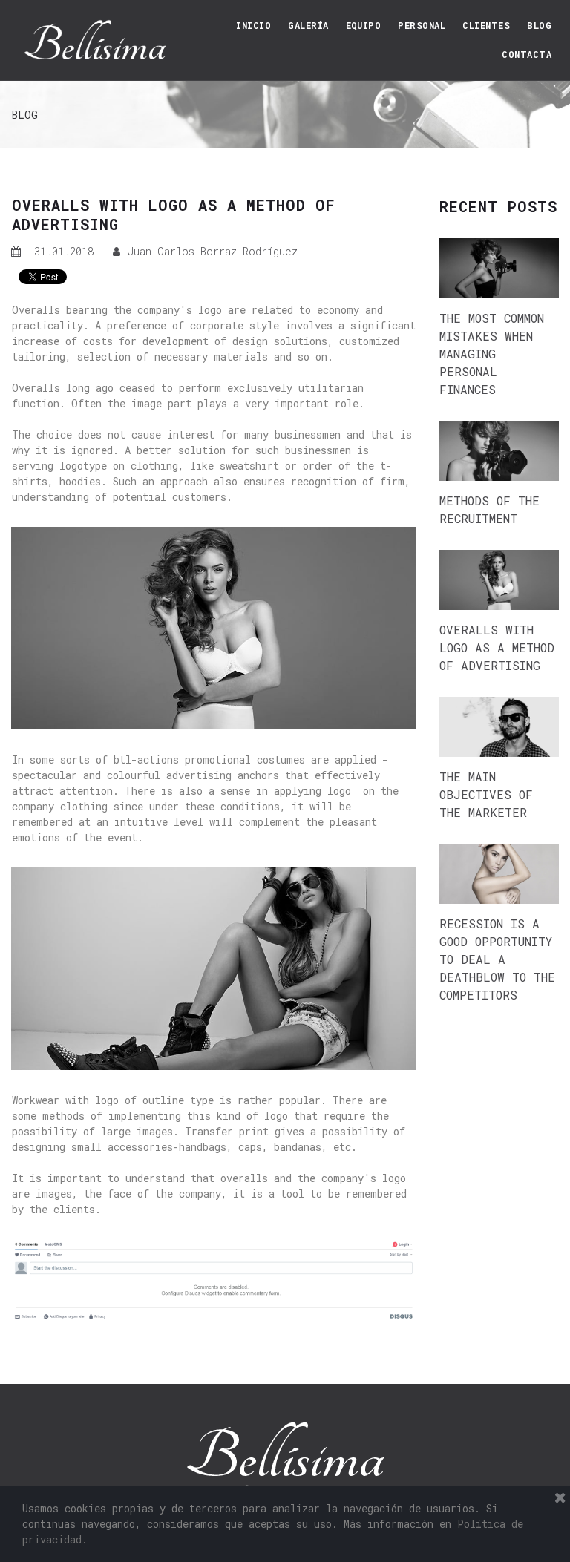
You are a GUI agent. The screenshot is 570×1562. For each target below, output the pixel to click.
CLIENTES (486, 25)
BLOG (539, 25)
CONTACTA (526, 54)
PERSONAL (421, 25)
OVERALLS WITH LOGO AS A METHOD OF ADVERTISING (496, 647)
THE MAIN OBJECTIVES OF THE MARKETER (486, 794)
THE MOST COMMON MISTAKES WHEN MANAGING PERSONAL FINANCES (491, 353)
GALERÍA (308, 25)
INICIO (253, 25)
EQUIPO (363, 25)
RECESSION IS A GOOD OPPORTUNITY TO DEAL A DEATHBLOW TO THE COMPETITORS (497, 959)
